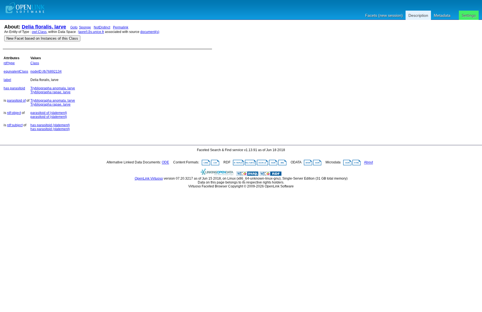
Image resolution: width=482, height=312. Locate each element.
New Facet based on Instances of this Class (42, 38)
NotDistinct (102, 27)
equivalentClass (16, 71)
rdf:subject (15, 125)
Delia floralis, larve (44, 27)
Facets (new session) (384, 15)
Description (418, 15)
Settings (469, 15)
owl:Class (39, 32)
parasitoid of (16, 101)
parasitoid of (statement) (48, 113)
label (7, 80)
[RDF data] (270, 175)
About (368, 163)
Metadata (442, 15)
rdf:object (14, 113)
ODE (165, 163)
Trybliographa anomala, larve (52, 88)
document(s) (149, 32)
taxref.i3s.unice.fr (91, 32)
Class (34, 63)
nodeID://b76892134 (46, 71)
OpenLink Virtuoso (149, 178)
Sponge (85, 27)
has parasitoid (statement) (50, 125)
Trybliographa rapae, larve (50, 92)
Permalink (120, 27)
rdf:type (9, 63)
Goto (74, 27)
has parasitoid (14, 88)
